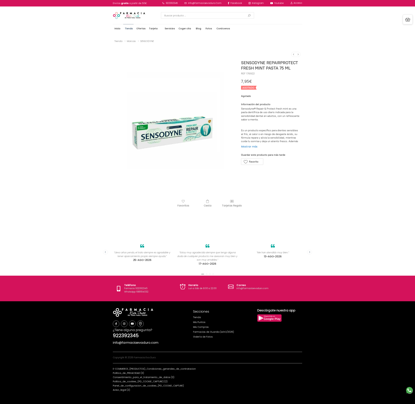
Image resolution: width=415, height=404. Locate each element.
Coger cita (184, 28)
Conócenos (223, 28)
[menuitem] (293, 54)
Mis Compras (201, 327)
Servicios (170, 28)
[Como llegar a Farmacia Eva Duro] (140, 324)
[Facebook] (116, 324)
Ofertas (140, 28)
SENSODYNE (147, 41)
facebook (236, 3)
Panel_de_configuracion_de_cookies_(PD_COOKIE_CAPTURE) (148, 385)
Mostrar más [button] (249, 146)
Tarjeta (153, 28)
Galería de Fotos (203, 336)
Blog (198, 28)
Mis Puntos (199, 322)
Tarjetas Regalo (232, 205)
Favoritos (183, 205)
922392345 (172, 3)
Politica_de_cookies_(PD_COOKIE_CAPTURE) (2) (140, 381)
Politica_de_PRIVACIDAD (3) (128, 373)
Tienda (129, 28)
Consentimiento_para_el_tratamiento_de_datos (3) (143, 377)
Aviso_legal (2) (121, 390)
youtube (279, 3)
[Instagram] (124, 324)
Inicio (117, 28)
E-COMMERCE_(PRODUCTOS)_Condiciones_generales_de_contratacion (154, 368)
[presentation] (105, 252)
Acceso (297, 3)
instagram (258, 3)
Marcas (131, 41)
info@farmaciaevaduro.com (204, 3)
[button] (408, 19)
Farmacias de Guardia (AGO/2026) (213, 332)
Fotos (209, 28)
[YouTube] (132, 324)
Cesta (207, 205)
